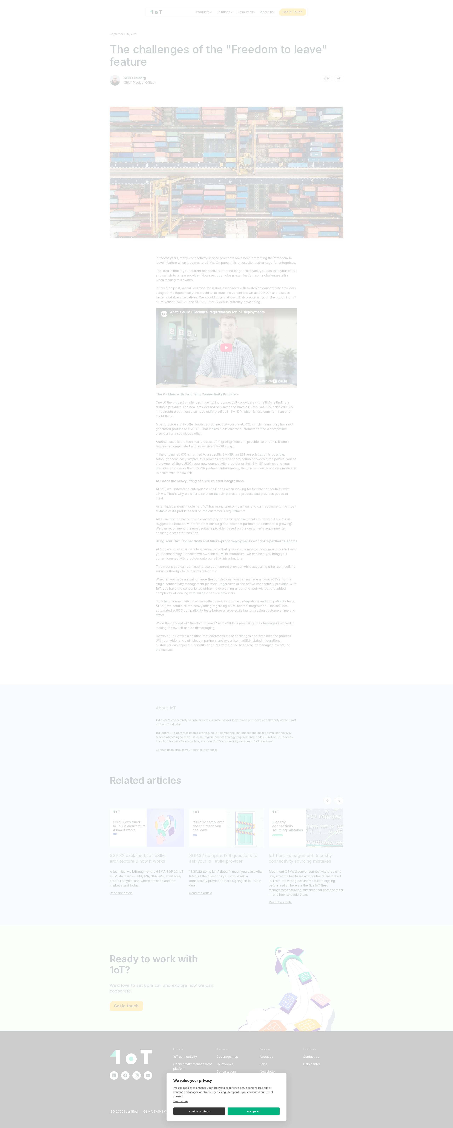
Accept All (253, 1111)
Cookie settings (199, 1111)
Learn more (180, 1101)
